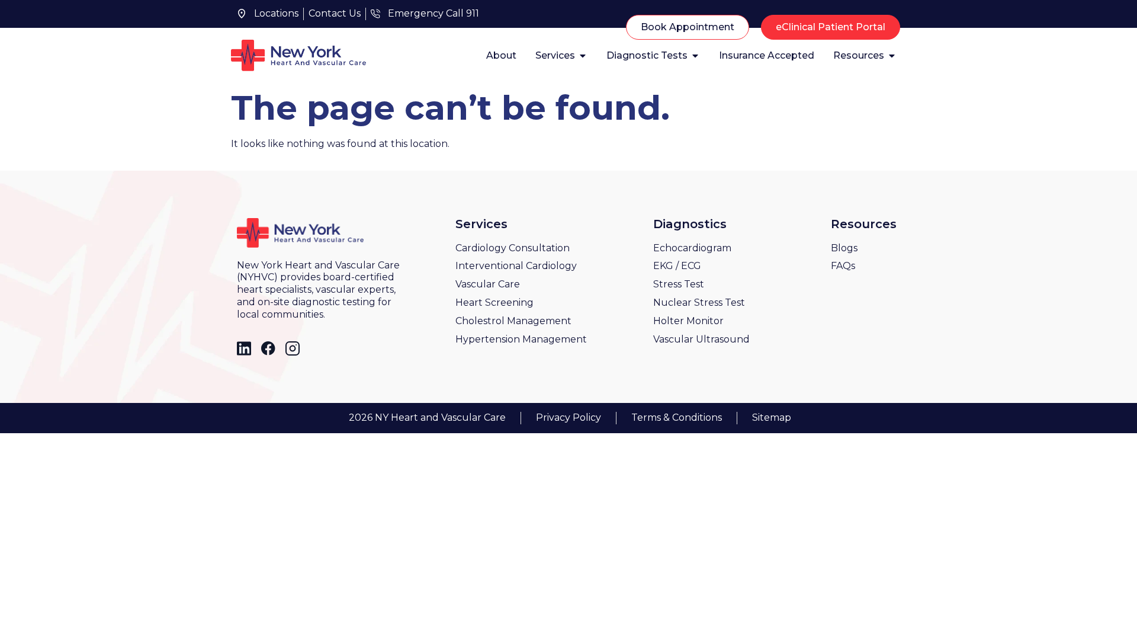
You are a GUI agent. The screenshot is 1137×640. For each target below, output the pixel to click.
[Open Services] (582, 56)
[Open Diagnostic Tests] (695, 56)
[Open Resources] (892, 56)
